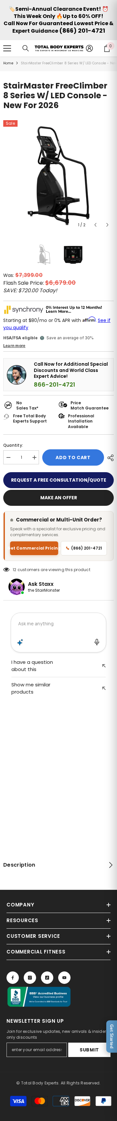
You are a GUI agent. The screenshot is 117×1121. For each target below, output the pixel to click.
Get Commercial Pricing (34, 548)
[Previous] (95, 225)
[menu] (7, 48)
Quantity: (13, 445)
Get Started (111, 1036)
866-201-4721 (54, 384)
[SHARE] (109, 458)
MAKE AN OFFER (58, 497)
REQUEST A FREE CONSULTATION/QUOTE (58, 480)
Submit (89, 1050)
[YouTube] (64, 977)
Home (8, 63)
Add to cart (73, 457)
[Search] (26, 48)
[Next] (107, 225)
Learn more (14, 346)
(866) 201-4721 (82, 30)
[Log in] (89, 48)
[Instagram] (30, 977)
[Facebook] (12, 977)
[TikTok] (47, 977)
